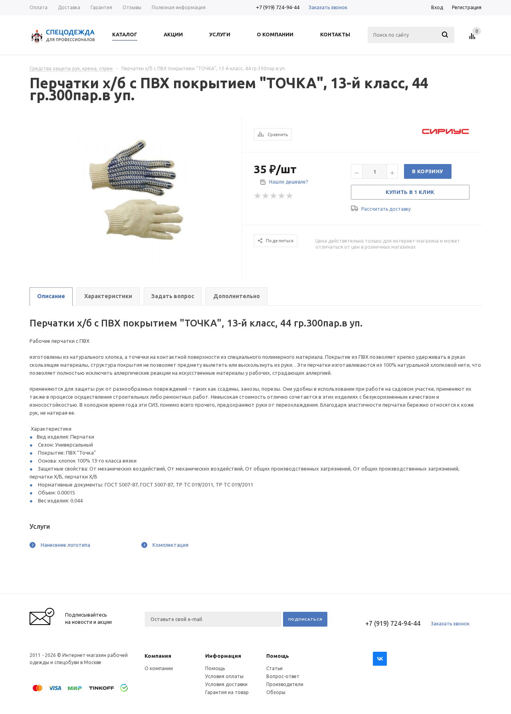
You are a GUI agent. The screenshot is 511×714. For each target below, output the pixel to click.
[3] (274, 196)
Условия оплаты (224, 676)
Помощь (277, 656)
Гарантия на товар (227, 692)
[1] (258, 196)
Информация (223, 656)
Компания (158, 656)
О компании (159, 668)
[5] (290, 196)
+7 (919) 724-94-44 (277, 7)
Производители (284, 684)
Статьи (274, 668)
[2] (266, 196)
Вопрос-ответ (282, 676)
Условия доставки (226, 684)
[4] (282, 196)
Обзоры (275, 692)
